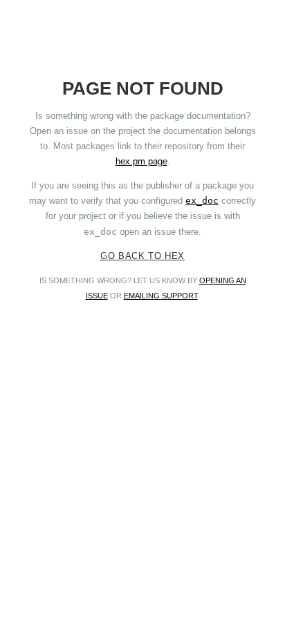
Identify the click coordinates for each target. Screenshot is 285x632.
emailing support (161, 295)
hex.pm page (141, 161)
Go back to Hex (142, 256)
